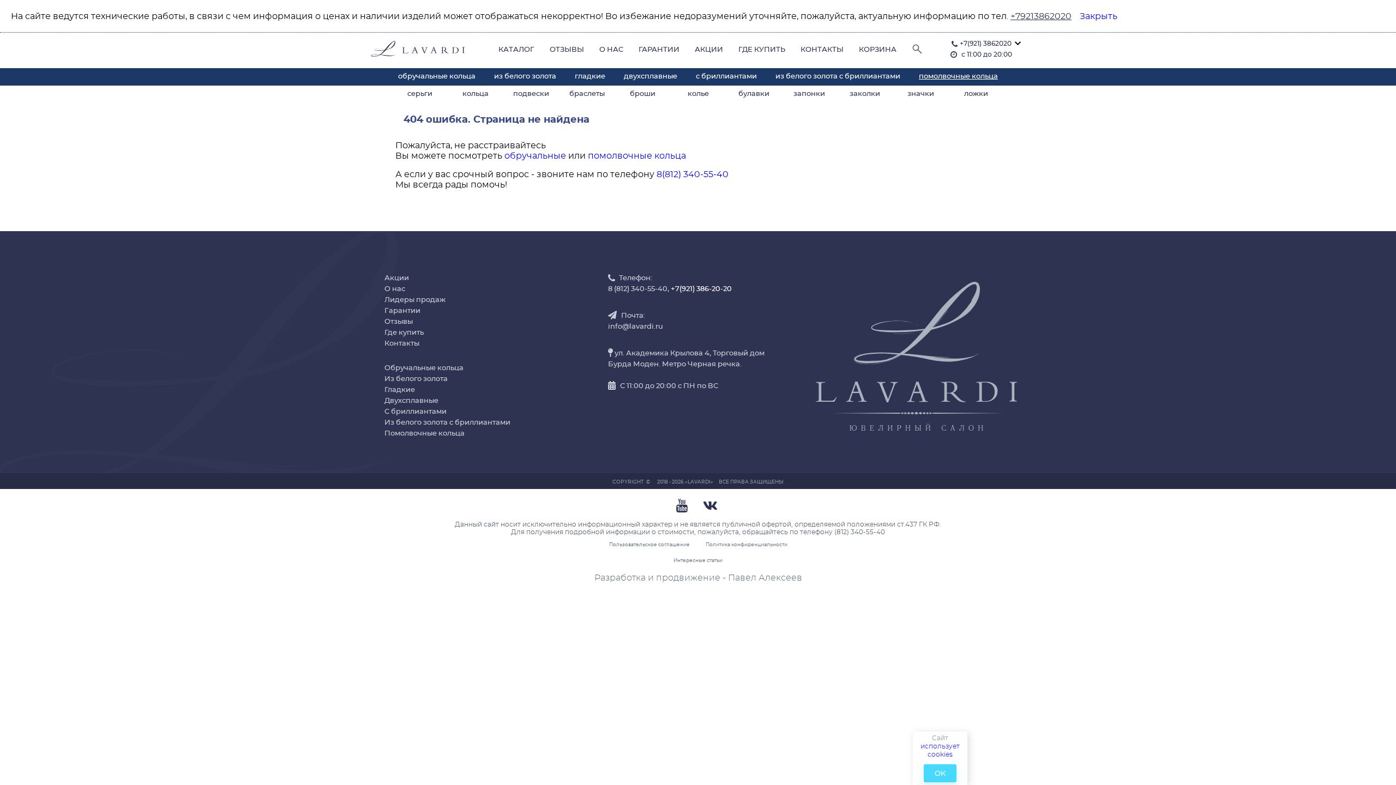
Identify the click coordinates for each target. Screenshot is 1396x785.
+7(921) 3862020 (986, 43)
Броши (642, 94)
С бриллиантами (726, 76)
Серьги (419, 94)
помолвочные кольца (637, 156)
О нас (611, 49)
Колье (698, 94)
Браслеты (587, 94)
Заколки (865, 94)
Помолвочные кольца (958, 76)
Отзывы (567, 49)
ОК (940, 773)
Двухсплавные (650, 76)
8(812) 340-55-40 (693, 174)
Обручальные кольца (437, 76)
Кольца (475, 94)
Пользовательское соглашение (649, 544)
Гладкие (590, 76)
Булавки (753, 94)
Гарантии (659, 49)
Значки (920, 94)
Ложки (976, 94)
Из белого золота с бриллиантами (837, 76)
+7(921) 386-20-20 (701, 289)
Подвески (531, 94)
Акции (709, 49)
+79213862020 (1041, 16)
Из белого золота (525, 76)
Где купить (761, 49)
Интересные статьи (698, 560)
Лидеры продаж (415, 300)
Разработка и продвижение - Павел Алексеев (698, 577)
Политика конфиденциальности (746, 544)
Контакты (822, 49)
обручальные (535, 156)
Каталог (516, 49)
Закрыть (1098, 16)
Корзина (877, 49)
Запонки (809, 94)
